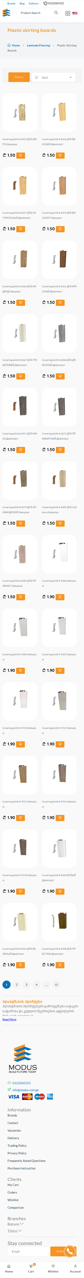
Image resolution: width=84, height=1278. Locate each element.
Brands (11, 3)
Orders (12, 1192)
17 (56, 985)
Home (15, 45)
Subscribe (63, 1251)
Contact (13, 1123)
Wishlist (13, 1200)
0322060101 (56, 3)
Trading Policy (17, 1145)
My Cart (13, 1185)
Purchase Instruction (21, 1168)
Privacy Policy (17, 1153)
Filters (19, 77)
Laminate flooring (39, 45)
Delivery (34, 3)
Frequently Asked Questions (27, 1160)
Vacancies (14, 1130)
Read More (9, 1019)
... (46, 985)
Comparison (16, 1207)
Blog (22, 3)
